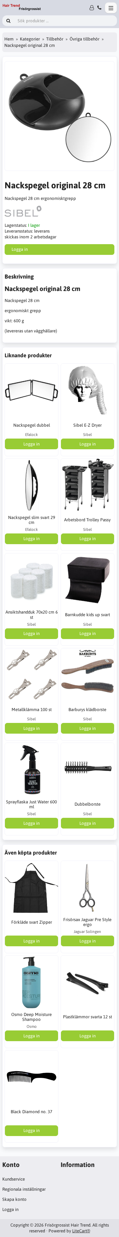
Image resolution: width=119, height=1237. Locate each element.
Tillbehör (54, 38)
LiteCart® (81, 1230)
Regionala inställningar (24, 1189)
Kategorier (30, 38)
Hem (9, 38)
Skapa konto (14, 1199)
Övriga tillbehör (84, 38)
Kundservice (13, 1179)
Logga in (10, 1209)
